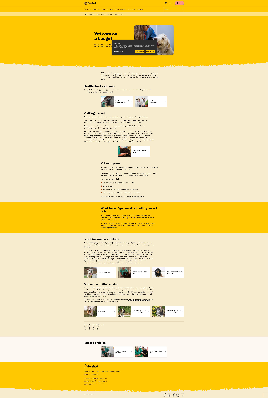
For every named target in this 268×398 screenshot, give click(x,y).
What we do (131, 9)
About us (140, 9)
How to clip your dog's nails (151, 351)
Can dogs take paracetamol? (151, 101)
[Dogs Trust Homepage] (86, 14)
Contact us (87, 371)
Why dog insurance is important (117, 351)
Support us (104, 9)
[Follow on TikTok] (178, 395)
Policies (118, 371)
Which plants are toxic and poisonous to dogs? (168, 311)
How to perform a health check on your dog (117, 101)
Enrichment (100, 311)
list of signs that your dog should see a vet (114, 120)
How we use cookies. (123, 47)
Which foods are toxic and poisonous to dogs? (134, 311)
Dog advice (96, 9)
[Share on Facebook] (89, 328)
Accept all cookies (150, 51)
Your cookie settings (94, 374)
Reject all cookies (140, 51)
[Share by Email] (93, 328)
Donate (93, 371)
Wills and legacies (120, 9)
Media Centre (104, 371)
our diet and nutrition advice (139, 299)
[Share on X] (85, 328)
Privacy (86, 374)
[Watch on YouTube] (173, 395)
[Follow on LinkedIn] (182, 395)
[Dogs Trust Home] (90, 3)
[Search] (182, 9)
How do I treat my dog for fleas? (134, 272)
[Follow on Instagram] (169, 395)
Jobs (98, 371)
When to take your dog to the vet (134, 151)
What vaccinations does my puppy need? (168, 272)
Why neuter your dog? (100, 272)
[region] (134, 47)
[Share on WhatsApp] (97, 328)
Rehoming (88, 9)
